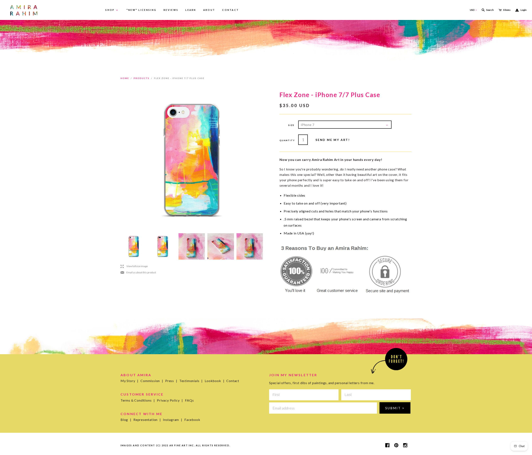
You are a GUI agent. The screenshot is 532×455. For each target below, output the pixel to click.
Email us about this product (138, 272)
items (507, 10)
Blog (126, 420)
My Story (129, 381)
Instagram (172, 420)
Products (141, 78)
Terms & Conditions (138, 400)
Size (291, 125)
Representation (147, 420)
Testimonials (191, 381)
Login (521, 10)
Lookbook (214, 381)
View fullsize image (134, 266)
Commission (151, 381)
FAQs (189, 400)
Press (171, 381)
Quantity (287, 140)
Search (490, 10)
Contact (232, 381)
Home (125, 78)
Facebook (192, 420)
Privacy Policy (170, 400)
